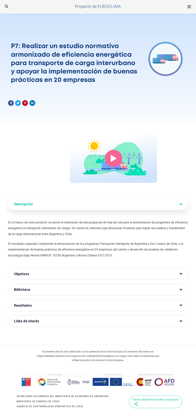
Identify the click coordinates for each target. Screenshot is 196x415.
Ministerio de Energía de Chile (38, 401)
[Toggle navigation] (156, 6)
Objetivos (21, 274)
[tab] (98, 204)
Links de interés (26, 321)
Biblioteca (22, 290)
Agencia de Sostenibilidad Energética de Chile (50, 406)
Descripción (23, 204)
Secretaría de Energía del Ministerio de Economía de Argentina (63, 396)
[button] (6, 7)
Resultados (23, 305)
